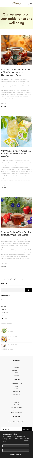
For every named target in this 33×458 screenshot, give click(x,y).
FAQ (16, 386)
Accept (16, 446)
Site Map (16, 388)
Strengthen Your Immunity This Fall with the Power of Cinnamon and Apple (15, 72)
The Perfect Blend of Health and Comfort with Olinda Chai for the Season (18, 347)
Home (2, 300)
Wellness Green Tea (16, 370)
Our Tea (3, 303)
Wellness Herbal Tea (16, 365)
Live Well (3, 306)
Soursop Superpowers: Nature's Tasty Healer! (18, 329)
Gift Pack (16, 375)
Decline (16, 450)
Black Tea (16, 367)
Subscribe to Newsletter (16, 407)
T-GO (16, 373)
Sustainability (4, 312)
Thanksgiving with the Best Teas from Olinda (18, 337)
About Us (3, 309)
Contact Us (4, 318)
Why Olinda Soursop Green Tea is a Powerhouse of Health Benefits (16, 153)
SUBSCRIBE (26, 429)
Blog (2, 315)
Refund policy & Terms (16, 412)
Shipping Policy (16, 394)
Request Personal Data (16, 383)
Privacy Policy (16, 391)
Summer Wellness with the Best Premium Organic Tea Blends (16, 233)
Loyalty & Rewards (16, 410)
